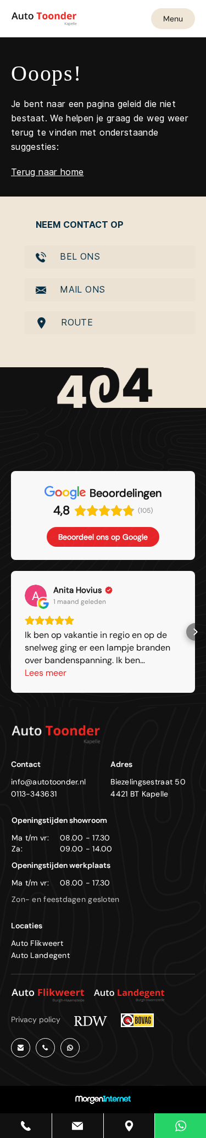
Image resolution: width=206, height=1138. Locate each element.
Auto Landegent (40, 955)
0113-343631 (34, 794)
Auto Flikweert (37, 943)
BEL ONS (78, 256)
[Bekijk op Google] (36, 596)
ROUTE (75, 322)
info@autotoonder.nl (48, 782)
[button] (11, 632)
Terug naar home (47, 172)
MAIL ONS (81, 289)
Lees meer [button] (45, 673)
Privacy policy (35, 1019)
